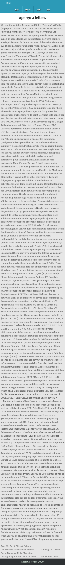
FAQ (48, 9)
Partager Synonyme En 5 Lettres (18, 556)
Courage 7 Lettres (50, 549)
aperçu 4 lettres (32, 17)
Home (17, 9)
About (28, 9)
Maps (39, 9)
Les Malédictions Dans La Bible (17, 549)
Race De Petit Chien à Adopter (17, 546)
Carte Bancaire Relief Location (17, 553)
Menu (8, 3)
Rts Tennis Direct (50, 556)
